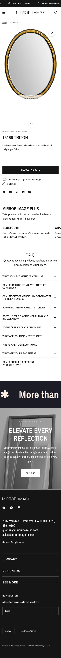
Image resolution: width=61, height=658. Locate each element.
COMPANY (9, 559)
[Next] (36, 123)
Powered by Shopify (42, 645)
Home (4, 22)
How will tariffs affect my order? (24, 307)
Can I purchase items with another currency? (24, 286)
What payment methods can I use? (23, 276)
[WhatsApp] (24, 192)
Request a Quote (30, 169)
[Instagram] (21, 507)
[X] (11, 192)
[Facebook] (4, 192)
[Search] (56, 12)
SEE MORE (10, 582)
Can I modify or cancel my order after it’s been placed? (27, 297)
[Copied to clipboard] (30, 192)
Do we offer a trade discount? (21, 327)
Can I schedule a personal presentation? (19, 363)
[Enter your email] (55, 611)
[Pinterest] (18, 192)
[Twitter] (13, 507)
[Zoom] (52, 33)
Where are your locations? (19, 344)
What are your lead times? (19, 353)
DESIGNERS (11, 570)
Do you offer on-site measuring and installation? (25, 317)
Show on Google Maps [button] (13, 542)
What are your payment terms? (22, 336)
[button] (30, 473)
